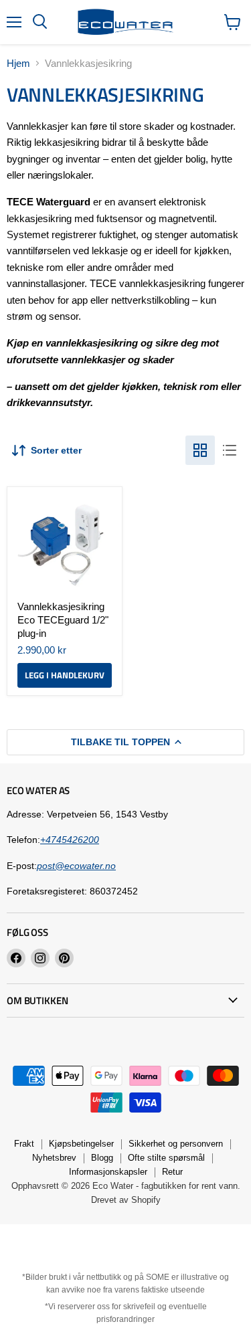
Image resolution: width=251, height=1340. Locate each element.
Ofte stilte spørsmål (166, 1158)
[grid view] (200, 450)
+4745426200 (69, 839)
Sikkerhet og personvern (176, 1144)
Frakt (24, 1144)
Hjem (18, 63)
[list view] (229, 450)
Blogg (102, 1158)
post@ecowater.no (76, 865)
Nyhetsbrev (54, 1158)
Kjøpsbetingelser (81, 1144)
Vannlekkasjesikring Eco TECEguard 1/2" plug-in (62, 619)
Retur (172, 1172)
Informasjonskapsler (108, 1172)
